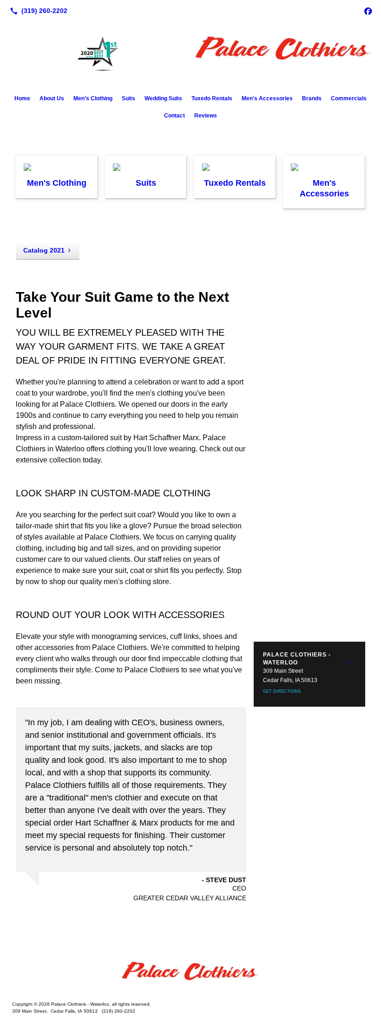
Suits (128, 98)
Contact (174, 115)
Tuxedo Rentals (211, 98)
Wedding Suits (163, 98)
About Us (51, 98)
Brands (312, 98)
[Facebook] (367, 11)
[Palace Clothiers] (190, 975)
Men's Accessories (267, 98)
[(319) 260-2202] (37, 11)
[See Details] (349, 662)
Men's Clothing (56, 183)
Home (22, 98)
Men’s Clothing (92, 98)
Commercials (349, 98)
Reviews (205, 115)
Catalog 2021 (44, 250)
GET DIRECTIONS (282, 691)
